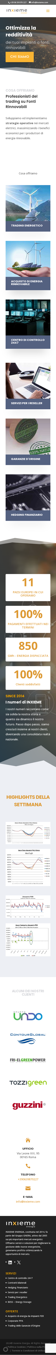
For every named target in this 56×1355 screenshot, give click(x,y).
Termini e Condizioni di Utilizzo (29, 1350)
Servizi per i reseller (17, 1292)
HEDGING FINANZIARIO (27, 515)
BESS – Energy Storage (19, 1301)
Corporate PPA (15, 1320)
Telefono (28, 1174)
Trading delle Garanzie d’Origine (24, 1325)
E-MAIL (28, 1197)
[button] (5, 1349)
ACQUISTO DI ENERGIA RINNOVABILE (26, 282)
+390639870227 (28, 1179)
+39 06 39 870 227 (18, 2)
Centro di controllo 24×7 (20, 1278)
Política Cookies (17, 1346)
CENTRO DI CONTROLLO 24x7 (28, 341)
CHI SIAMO (19, 57)
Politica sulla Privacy (38, 1346)
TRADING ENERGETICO (27, 225)
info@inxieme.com (28, 1201)
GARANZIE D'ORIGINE (25, 459)
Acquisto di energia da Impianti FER (26, 1316)
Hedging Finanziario (18, 1287)
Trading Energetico (17, 1297)
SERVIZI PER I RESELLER (26, 403)
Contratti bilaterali (17, 1282)
